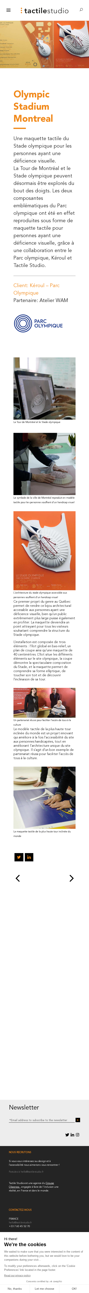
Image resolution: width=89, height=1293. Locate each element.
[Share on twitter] (18, 858)
